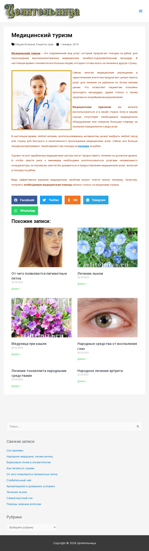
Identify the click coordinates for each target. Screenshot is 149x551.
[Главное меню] (140, 11)
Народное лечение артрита (100, 371)
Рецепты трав (44, 44)
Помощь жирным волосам (24, 504)
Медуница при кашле (29, 344)
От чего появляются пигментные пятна (32, 474)
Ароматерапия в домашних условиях (31, 486)
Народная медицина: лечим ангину (30, 456)
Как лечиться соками (20, 468)
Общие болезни (25, 44)
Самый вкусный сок (20, 498)
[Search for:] (75, 426)
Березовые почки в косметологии (29, 462)
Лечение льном (90, 273)
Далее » (16, 288)
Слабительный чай (19, 480)
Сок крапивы (15, 450)
